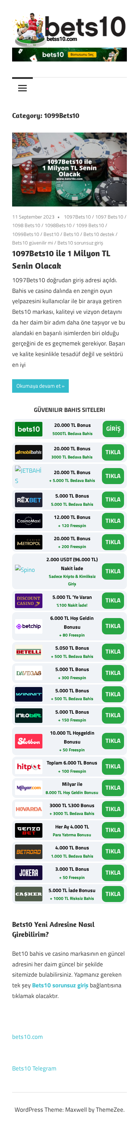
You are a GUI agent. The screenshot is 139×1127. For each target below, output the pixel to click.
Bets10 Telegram (34, 1068)
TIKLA (112, 452)
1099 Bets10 (90, 225)
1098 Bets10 (26, 225)
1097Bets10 (77, 216)
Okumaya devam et (38, 386)
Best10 (51, 234)
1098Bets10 (58, 225)
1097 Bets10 (109, 216)
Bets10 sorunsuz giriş (80, 242)
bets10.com (27, 1036)
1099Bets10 (25, 234)
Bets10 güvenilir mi (32, 242)
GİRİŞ (113, 428)
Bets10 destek (98, 234)
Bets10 (71, 234)
